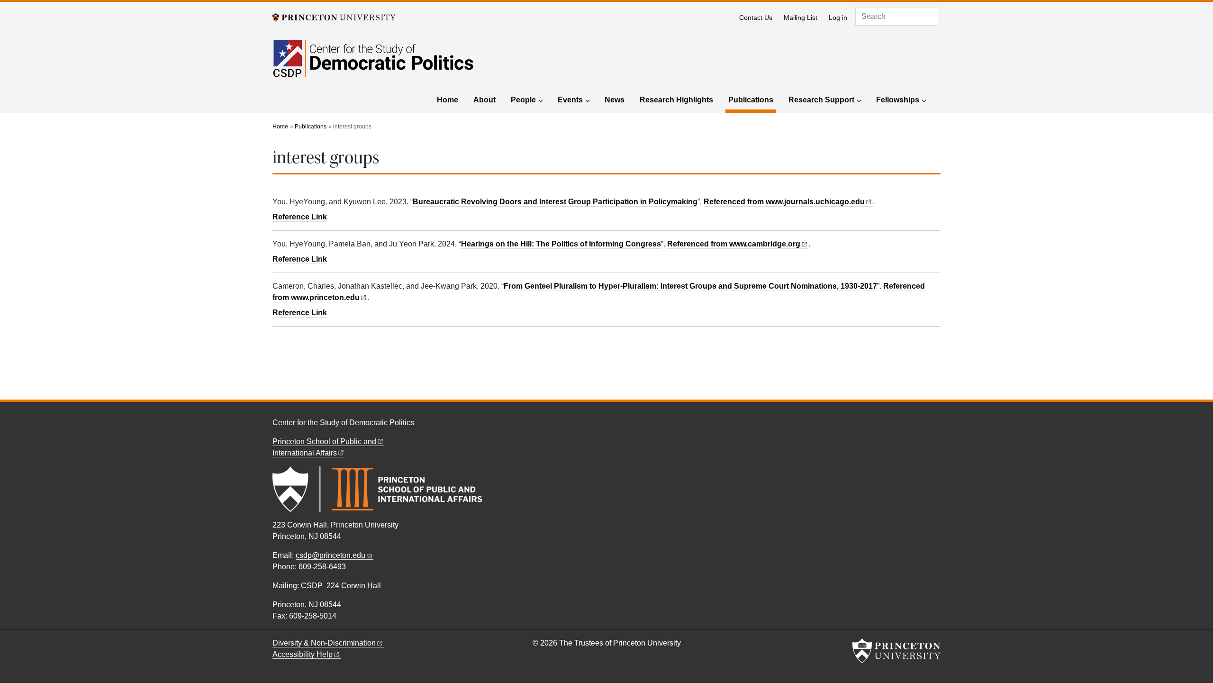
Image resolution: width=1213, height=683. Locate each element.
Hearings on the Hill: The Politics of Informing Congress (561, 244)
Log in (838, 17)
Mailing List (800, 17)
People (523, 100)
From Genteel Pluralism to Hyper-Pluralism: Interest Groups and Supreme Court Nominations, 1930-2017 (690, 286)
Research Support (821, 100)
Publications (752, 99)
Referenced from (788, 202)
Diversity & (324, 643)
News (615, 100)
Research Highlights (676, 100)
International (304, 453)
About (484, 100)
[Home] (373, 64)
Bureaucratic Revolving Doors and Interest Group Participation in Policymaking (555, 202)
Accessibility (302, 654)
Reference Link (299, 217)
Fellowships (897, 100)
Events (570, 100)
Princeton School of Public (324, 441)
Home (447, 100)
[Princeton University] (334, 17)
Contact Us (755, 17)
